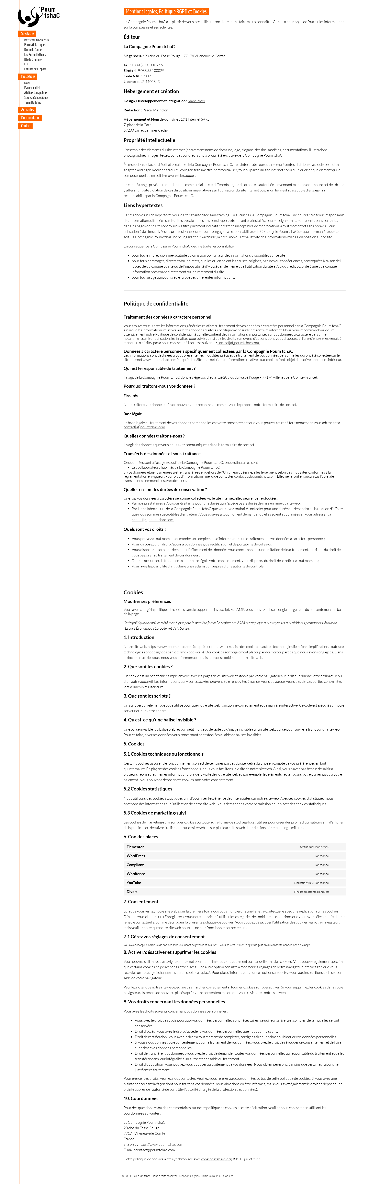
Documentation (30, 117)
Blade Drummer (33, 59)
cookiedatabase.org (216, 1159)
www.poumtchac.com (159, 359)
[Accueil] (38, 27)
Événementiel (32, 88)
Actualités (27, 109)
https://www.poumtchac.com (170, 646)
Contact (26, 126)
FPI (26, 64)
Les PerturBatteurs (35, 55)
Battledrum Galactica (36, 40)
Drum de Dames (33, 50)
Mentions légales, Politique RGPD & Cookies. (206, 1175)
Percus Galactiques (34, 45)
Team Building (32, 102)
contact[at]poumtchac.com (238, 342)
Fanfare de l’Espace (35, 69)
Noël (27, 83)
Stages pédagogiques (36, 98)
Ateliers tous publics (35, 93)
